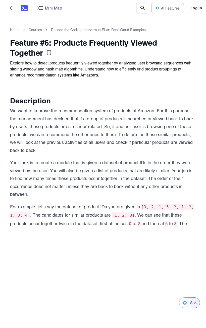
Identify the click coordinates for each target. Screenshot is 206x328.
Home (15, 29)
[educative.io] (24, 8)
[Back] (12, 8)
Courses (35, 29)
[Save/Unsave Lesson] (49, 53)
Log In (196, 8)
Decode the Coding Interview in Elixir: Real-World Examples (98, 29)
